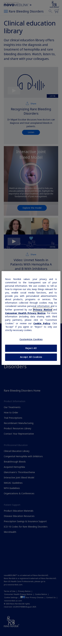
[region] (31, 318)
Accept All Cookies (31, 357)
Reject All (31, 348)
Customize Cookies (31, 339)
